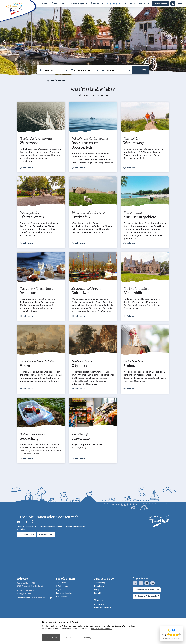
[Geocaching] (41, 413)
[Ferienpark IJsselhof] (14, 8)
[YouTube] (146, 583)
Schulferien (99, 605)
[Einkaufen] (145, 340)
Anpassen (70, 637)
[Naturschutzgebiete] (145, 192)
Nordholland (37, 586)
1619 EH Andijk (23, 586)
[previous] (4, 41)
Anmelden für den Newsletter (147, 590)
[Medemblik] (145, 267)
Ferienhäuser (61, 583)
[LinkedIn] (152, 583)
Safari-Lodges (62, 586)
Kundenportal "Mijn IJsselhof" (147, 596)
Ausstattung (99, 583)
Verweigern (89, 637)
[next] (182, 41)
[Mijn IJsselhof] (172, 3)
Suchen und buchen (64, 593)
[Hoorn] (41, 340)
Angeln (58, 589)
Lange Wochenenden (103, 607)
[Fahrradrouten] (41, 192)
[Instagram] (135, 583)
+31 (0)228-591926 (26, 534)
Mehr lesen (28, 167)
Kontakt (97, 593)
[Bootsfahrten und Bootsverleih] (93, 117)
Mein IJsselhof (61, 596)
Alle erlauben (51, 637)
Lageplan (98, 589)
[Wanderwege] (145, 117)
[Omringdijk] (93, 192)
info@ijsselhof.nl (46, 534)
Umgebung (99, 586)
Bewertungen (36, 598)
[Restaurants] (41, 267)
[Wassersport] (41, 117)
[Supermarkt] (93, 413)
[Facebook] (141, 583)
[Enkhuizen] (93, 267)
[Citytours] (93, 340)
